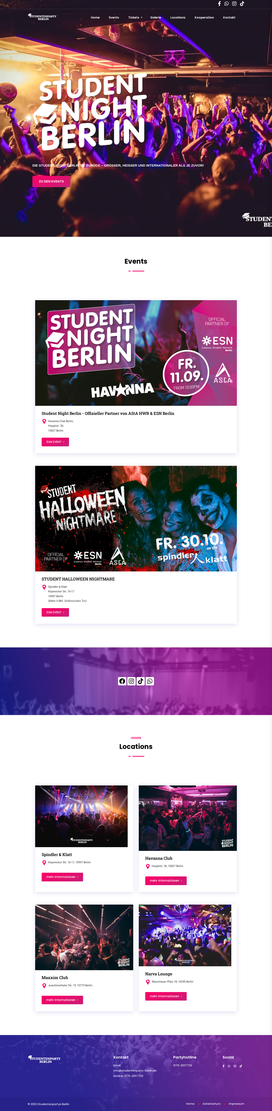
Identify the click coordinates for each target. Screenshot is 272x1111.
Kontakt (229, 17)
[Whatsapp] (150, 681)
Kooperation (204, 17)
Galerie (155, 17)
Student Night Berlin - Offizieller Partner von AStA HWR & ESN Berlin (108, 413)
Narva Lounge (158, 973)
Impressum (236, 1104)
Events (114, 17)
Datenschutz (212, 1104)
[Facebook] (122, 681)
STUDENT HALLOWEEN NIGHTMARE (78, 579)
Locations (177, 17)
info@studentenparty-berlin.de (135, 1070)
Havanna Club (158, 858)
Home (95, 17)
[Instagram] (131, 681)
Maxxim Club (55, 977)
